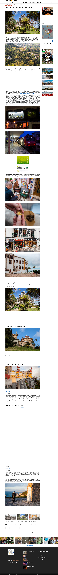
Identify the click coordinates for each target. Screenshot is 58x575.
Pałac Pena (17, 524)
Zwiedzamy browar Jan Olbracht (44, 551)
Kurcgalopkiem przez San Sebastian (46, 67)
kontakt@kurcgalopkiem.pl (15, 560)
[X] (13, 528)
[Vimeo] (49, 43)
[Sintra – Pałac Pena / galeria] (34, 517)
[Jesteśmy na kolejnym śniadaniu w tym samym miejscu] (54, 540)
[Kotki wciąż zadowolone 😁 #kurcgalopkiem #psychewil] (3, 540)
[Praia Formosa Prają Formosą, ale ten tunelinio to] (47, 540)
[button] (52, 2)
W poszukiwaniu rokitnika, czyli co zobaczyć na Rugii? (46, 74)
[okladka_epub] (47, 56)
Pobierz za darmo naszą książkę (46, 47)
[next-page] (24, 570)
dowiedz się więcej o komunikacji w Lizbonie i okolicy (26, 93)
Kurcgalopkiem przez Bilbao (45, 91)
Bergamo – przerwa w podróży (36, 532)
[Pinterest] (15, 528)
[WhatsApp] (16, 528)
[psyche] (6, 9)
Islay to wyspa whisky (43, 557)
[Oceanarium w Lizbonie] (25, 563)
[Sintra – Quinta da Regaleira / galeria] (22, 517)
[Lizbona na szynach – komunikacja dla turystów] (25, 559)
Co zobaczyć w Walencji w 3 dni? (43, 562)
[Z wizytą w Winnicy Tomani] (25, 556)
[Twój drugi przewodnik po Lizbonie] (25, 552)
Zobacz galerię (7, 313)
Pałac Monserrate (13, 524)
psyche (7, 9)
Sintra (28, 524)
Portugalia (11, 5)
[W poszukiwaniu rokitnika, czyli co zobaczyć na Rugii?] (47, 77)
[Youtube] (50, 43)
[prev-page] (23, 570)
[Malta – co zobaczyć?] (47, 82)
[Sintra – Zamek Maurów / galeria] (10, 517)
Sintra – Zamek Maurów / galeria (9, 521)
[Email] (20, 528)
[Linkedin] (18, 528)
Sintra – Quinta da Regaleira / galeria (22, 521)
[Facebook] (11, 528)
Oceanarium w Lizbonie (30, 562)
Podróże (10, 4)
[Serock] (47, 88)
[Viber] (22, 528)
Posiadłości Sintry (7, 509)
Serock (43, 85)
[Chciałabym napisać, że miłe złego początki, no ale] (25, 540)
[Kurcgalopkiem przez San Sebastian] (47, 70)
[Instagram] (44, 43)
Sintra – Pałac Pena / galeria (32, 521)
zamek (30, 524)
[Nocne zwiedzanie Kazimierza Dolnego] (25, 567)
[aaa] (47, 32)
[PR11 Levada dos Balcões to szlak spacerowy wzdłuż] (39, 540)
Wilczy (38, 551)
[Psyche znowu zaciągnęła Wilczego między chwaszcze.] (10, 540)
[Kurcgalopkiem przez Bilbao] (47, 94)
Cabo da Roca (9, 524)
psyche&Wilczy (45, 5)
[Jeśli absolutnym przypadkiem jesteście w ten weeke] (32, 540)
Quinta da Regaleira (24, 524)
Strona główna (7, 4)
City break (13, 4)
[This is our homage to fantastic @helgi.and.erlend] (18, 540)
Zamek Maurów (33, 524)
